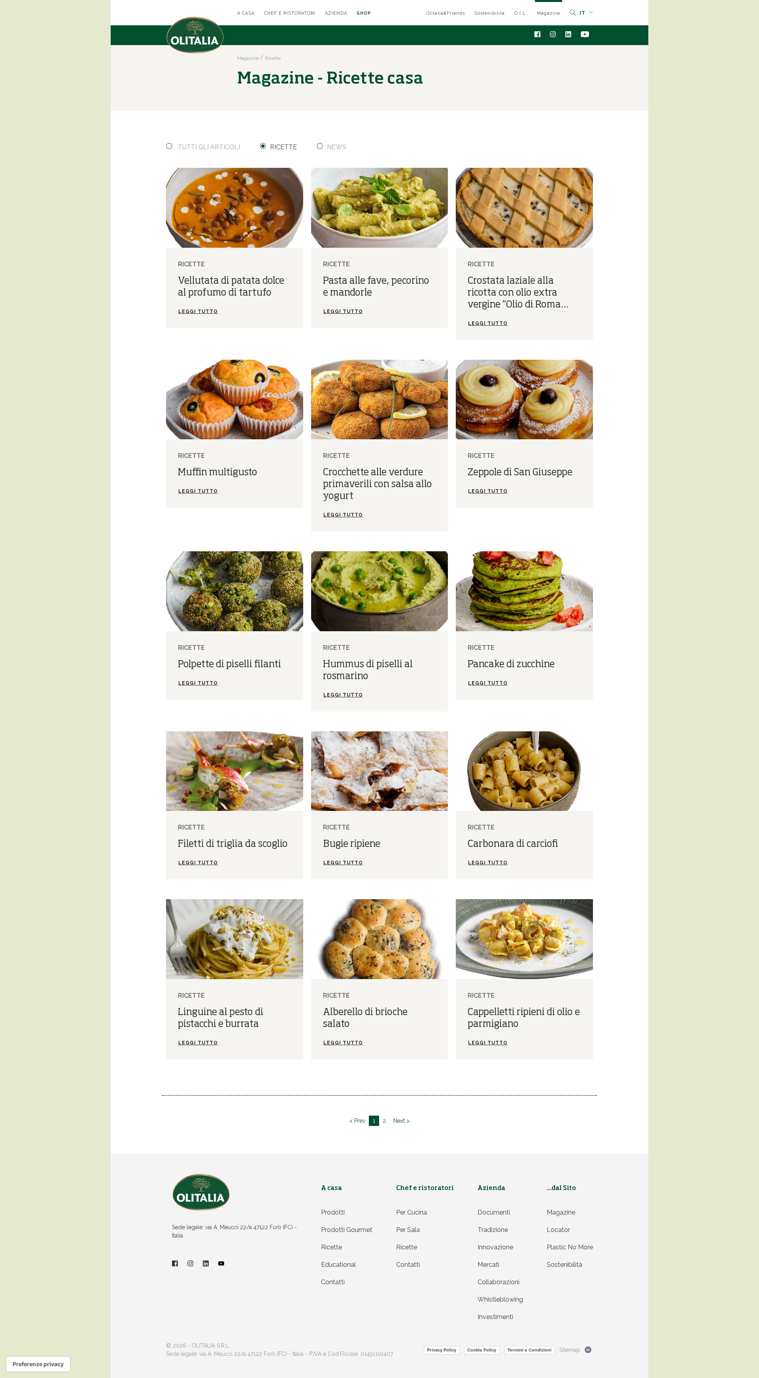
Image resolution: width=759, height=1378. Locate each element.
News (336, 147)
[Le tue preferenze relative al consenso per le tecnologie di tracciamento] (38, 1364)
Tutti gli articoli (208, 147)
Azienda (336, 13)
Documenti (494, 1212)
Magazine (548, 13)
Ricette (283, 147)
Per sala (408, 1230)
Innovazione (495, 1247)
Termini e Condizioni (529, 1350)
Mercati (488, 1264)
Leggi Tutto (198, 311)
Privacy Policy (441, 1350)
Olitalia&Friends (445, 13)
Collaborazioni (498, 1282)
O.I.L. (520, 13)
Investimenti (495, 1317)
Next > (401, 1121)
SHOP (364, 13)
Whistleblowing (500, 1299)
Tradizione (493, 1230)
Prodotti (333, 1212)
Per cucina (411, 1212)
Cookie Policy (481, 1350)
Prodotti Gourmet (346, 1230)
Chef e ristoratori (289, 13)
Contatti (333, 1282)
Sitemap (569, 1350)
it (583, 13)
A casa (246, 13)
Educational (338, 1264)
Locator (558, 1230)
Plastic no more (570, 1247)
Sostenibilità (489, 13)
